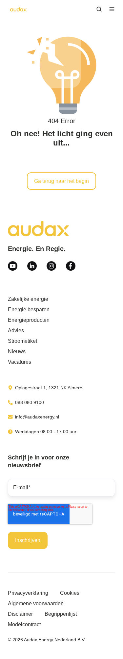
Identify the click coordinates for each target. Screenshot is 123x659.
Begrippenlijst (61, 614)
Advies (16, 330)
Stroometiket (22, 341)
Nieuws (17, 351)
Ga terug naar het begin (61, 181)
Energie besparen (29, 309)
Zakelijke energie (28, 299)
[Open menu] (112, 9)
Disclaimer (20, 614)
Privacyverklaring (28, 593)
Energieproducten (29, 320)
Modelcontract (24, 624)
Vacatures (19, 362)
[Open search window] (99, 9)
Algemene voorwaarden (36, 603)
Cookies (69, 593)
